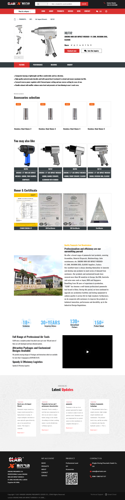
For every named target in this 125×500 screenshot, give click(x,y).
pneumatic (69, 404)
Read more (20, 432)
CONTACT (87, 11)
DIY (31, 19)
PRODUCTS (60, 11)
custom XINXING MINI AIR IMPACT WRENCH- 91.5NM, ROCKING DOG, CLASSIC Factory (27, 497)
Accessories (70, 469)
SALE (18, 104)
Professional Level (72, 463)
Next (19, 57)
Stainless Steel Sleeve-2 (22, 129)
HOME (43, 11)
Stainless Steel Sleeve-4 (71, 129)
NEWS (78, 11)
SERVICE (70, 11)
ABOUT (51, 11)
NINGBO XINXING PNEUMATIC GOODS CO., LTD (35, 494)
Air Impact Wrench (41, 19)
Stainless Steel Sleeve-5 (96, 129)
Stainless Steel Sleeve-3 (47, 129)
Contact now (71, 51)
